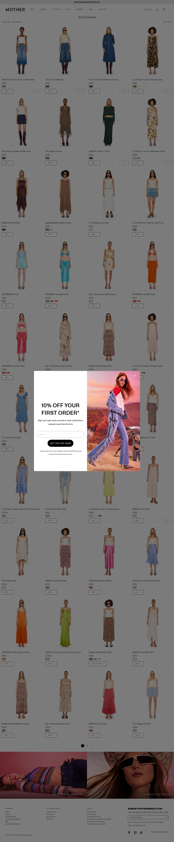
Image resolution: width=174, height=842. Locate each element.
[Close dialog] (135, 376)
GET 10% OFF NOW (60, 443)
